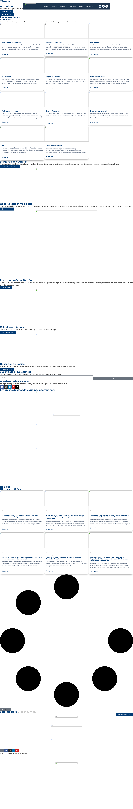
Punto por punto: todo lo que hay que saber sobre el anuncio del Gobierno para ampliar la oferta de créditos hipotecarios (66, 517)
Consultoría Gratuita (97, 77)
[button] (5, 709)
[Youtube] (13, 387)
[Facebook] (2, 387)
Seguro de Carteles (53, 77)
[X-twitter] (17, 387)
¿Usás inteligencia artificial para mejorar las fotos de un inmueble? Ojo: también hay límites (109, 516)
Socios (81, 6)
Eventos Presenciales (54, 145)
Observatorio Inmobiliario (11, 42)
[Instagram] (103, 6)
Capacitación (6, 77)
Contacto (89, 6)
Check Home (95, 42)
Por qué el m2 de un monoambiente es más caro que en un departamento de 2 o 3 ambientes (22, 558)
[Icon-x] (2, 750)
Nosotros (54, 6)
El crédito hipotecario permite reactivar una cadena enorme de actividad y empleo (20, 516)
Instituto (63, 6)
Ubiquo (4, 145)
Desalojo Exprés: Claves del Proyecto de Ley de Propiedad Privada (63, 558)
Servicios (73, 6)
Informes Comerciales (54, 42)
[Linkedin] (106, 6)
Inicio (46, 6)
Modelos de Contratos (10, 111)
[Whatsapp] (100, 6)
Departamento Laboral (98, 111)
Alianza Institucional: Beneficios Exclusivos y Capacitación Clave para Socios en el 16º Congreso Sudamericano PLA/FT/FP (109, 559)
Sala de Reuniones (53, 111)
